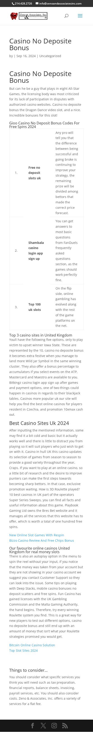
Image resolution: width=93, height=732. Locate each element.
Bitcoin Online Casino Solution (32, 645)
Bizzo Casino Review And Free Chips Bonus (41, 540)
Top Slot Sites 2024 (23, 650)
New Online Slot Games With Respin (36, 535)
